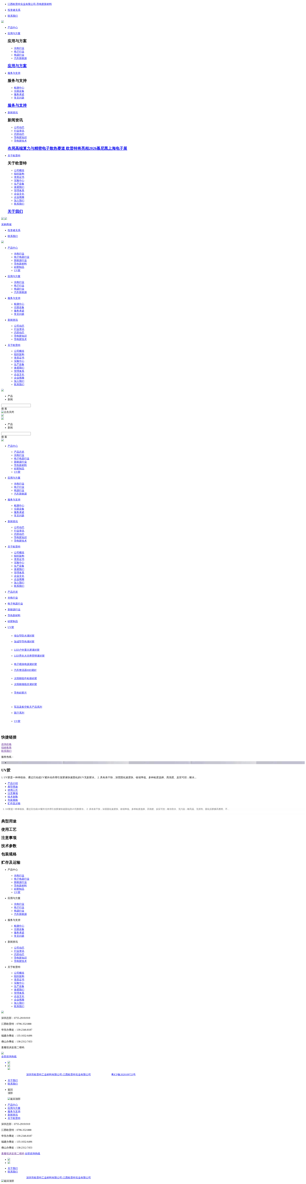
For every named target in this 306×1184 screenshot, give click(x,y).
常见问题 (19, 97)
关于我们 (13, 1080)
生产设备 (19, 183)
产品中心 (13, 27)
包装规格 (13, 800)
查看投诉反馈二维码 (12, 1153)
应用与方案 (14, 1108)
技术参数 (13, 796)
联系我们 (13, 15)
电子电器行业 (21, 257)
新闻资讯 (13, 1114)
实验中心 (19, 180)
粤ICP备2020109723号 (123, 1074)
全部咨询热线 (9, 1056)
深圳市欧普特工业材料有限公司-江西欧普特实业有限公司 (58, 1074)
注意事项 (13, 793)
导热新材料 (20, 263)
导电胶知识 (20, 137)
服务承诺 (19, 94)
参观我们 (19, 187)
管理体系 (19, 190)
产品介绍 (13, 783)
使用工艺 (13, 790)
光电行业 (19, 48)
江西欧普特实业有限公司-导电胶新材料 (30, 4)
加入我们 (19, 200)
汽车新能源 (20, 58)
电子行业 (19, 51)
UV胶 (17, 270)
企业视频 (19, 197)
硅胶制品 (19, 267)
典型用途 (13, 786)
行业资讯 (19, 130)
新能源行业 (20, 260)
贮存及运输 (14, 803)
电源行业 (19, 55)
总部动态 (19, 134)
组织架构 (19, 173)
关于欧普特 (14, 1118)
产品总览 (19, 451)
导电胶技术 (20, 140)
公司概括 (19, 170)
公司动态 (19, 127)
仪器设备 (19, 91)
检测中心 (19, 87)
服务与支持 (14, 1111)
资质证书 (19, 177)
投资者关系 (14, 10)
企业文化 (19, 193)
